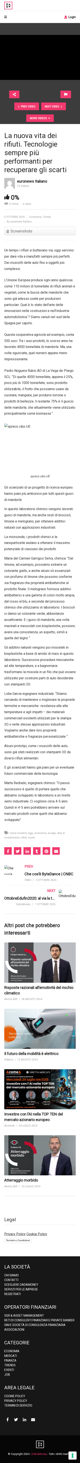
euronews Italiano (32, 181)
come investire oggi (21, 833)
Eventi (9, 1370)
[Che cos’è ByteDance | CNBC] (40, 877)
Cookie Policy (36, 1234)
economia (40, 833)
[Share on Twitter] (17, 851)
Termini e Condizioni (18, 1240)
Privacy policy (15, 1400)
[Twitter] (16, 1420)
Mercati (10, 1356)
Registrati (12, 1294)
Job (7, 1374)
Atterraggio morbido (21, 1180)
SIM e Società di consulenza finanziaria (34, 1325)
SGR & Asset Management (24, 1315)
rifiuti (24, 837)
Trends (47, 216)
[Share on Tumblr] (37, 851)
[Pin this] (46, 851)
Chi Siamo (11, 1275)
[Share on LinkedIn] (27, 851)
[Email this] (56, 851)
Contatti (11, 1280)
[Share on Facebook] (8, 851)
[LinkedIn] (24, 1420)
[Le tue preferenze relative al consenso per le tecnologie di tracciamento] (72, 1455)
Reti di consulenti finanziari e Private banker (39, 1320)
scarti (31, 837)
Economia (35, 216)
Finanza (10, 1360)
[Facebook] (7, 1420)
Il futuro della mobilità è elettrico (31, 1053)
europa (52, 833)
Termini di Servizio (18, 1405)
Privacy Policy (15, 1234)
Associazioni (14, 1329)
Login (72, 17)
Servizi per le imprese (21, 1289)
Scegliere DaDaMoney (21, 1284)
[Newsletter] (33, 1420)
